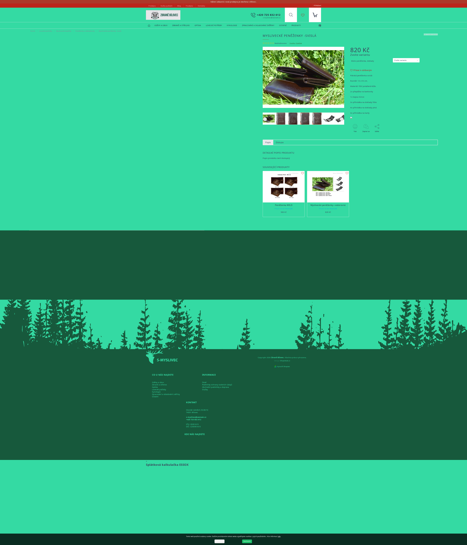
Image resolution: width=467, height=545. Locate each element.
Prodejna (152, 6)
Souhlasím (247, 541)
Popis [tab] (268, 142)
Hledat (293, 15)
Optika (155, 387)
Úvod (204, 382)
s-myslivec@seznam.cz (196, 417)
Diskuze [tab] (280, 142)
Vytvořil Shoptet (283, 366)
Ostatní (155, 396)
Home (150, 25)
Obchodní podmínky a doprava (215, 387)
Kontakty (201, 6)
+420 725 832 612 (193, 419)
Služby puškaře (166, 6)
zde (279, 536)
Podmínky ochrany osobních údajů (217, 385)
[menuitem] (161, 25)
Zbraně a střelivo (159, 385)
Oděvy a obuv (158, 382)
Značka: (296, 43)
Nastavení (219, 541)
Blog (179, 6)
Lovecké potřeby (159, 389)
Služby (205, 389)
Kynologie (156, 392)
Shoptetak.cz (285, 361)
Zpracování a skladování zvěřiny (166, 394)
